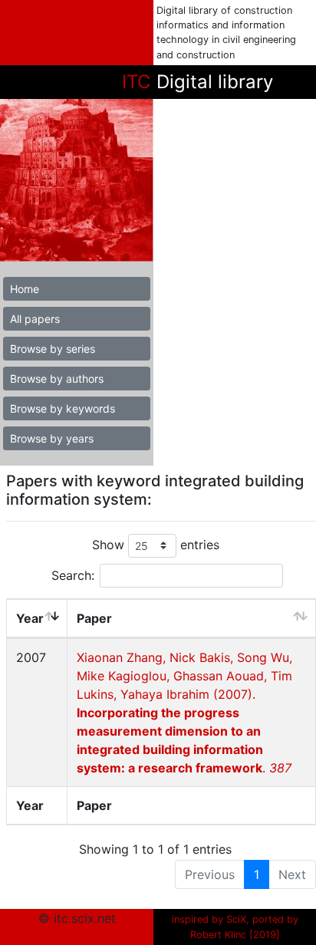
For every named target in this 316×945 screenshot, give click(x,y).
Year (30, 618)
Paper (94, 618)
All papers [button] (35, 318)
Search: (72, 575)
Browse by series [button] (52, 348)
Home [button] (24, 288)
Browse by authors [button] (57, 378)
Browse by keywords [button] (62, 408)
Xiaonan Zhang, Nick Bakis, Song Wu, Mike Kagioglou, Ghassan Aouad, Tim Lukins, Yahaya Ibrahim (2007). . (184, 712)
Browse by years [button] (52, 438)
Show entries (155, 544)
